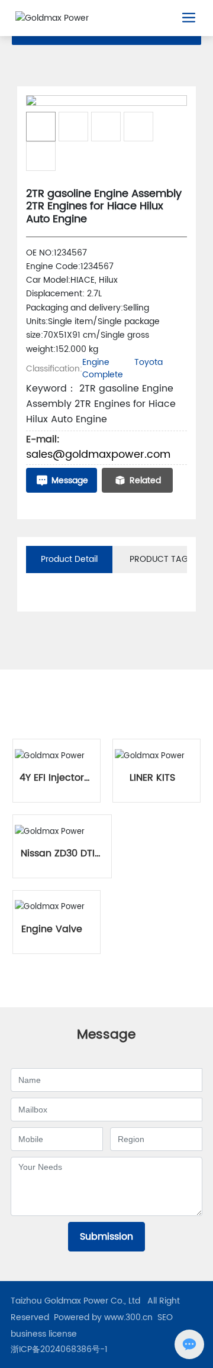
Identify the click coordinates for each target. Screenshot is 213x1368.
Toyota (148, 362)
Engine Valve (51, 929)
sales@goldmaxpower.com (98, 454)
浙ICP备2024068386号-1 (59, 1349)
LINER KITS (152, 777)
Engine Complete (102, 368)
